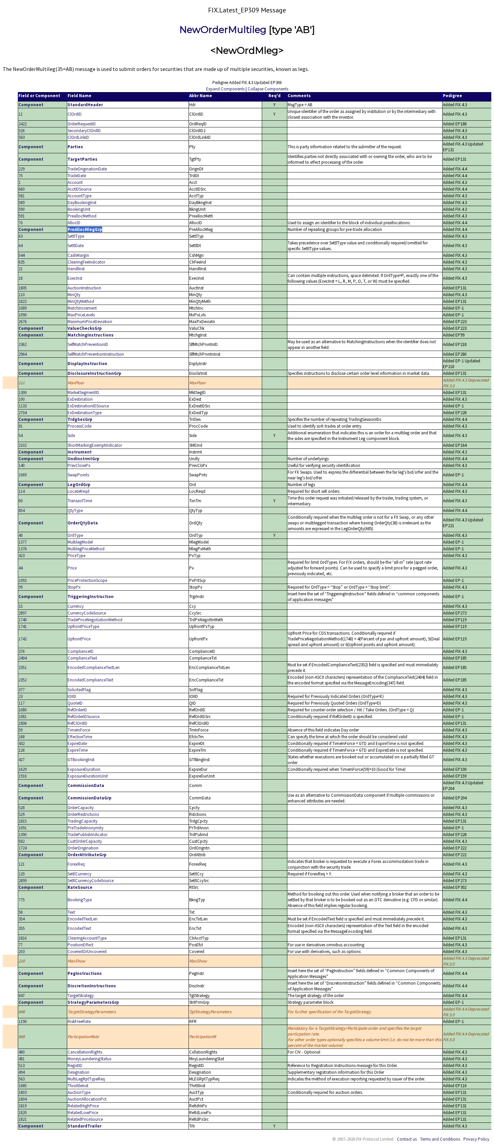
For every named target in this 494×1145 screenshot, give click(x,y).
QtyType (75, 510)
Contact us (407, 1139)
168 (21, 737)
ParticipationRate (83, 1036)
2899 (22, 880)
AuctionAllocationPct (87, 1099)
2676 (22, 321)
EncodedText (79, 928)
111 (21, 383)
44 (20, 568)
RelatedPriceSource (85, 1119)
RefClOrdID (77, 723)
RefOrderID (77, 710)
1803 (22, 1092)
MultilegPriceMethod (86, 549)
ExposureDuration (84, 769)
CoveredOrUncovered (87, 951)
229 (21, 169)
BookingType (80, 900)
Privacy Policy (476, 1139)
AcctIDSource (79, 189)
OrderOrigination (83, 848)
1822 (22, 301)
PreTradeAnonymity (86, 828)
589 (21, 202)
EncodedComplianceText (90, 680)
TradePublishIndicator (88, 834)
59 (20, 730)
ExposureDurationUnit (88, 776)
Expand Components (225, 89)
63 (20, 236)
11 (20, 114)
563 (21, 1079)
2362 (22, 344)
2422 (22, 124)
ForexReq (76, 864)
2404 (22, 658)
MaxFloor (76, 383)
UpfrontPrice (79, 639)
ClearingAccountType (87, 938)
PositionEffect (80, 945)
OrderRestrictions (83, 814)
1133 (22, 406)
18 (20, 278)
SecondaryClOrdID (84, 130)
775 (21, 900)
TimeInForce (79, 730)
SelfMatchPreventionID (88, 344)
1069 (22, 475)
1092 (22, 580)
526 (21, 130)
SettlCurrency (79, 874)
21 (20, 269)
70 (20, 223)
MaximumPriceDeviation (90, 321)
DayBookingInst (82, 202)
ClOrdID (75, 114)
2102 (22, 445)
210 (21, 961)
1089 (22, 308)
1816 (22, 938)
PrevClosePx (79, 465)
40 (20, 535)
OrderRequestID (82, 124)
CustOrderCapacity (85, 841)
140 (21, 465)
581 (21, 196)
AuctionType (79, 1092)
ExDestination (80, 399)
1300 (22, 392)
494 (21, 1072)
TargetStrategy (81, 995)
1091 (22, 828)
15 (20, 606)
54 (20, 435)
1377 (22, 542)
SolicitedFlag (79, 690)
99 (20, 587)
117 (21, 703)
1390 (22, 834)
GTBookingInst (81, 759)
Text (71, 912)
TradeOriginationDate (87, 169)
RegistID (75, 1065)
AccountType (79, 196)
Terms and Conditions (440, 1139)
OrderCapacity (81, 808)
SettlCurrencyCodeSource (91, 880)
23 (20, 696)
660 (21, 189)
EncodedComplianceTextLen (94, 667)
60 (20, 501)
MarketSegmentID (83, 392)
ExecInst (75, 278)
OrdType (75, 535)
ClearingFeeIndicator (86, 262)
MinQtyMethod (81, 301)
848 (21, 1012)
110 (21, 295)
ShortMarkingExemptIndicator (95, 445)
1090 (22, 315)
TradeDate (77, 176)
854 (21, 510)
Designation (78, 1072)
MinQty (74, 295)
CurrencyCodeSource (87, 613)
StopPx (74, 587)
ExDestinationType (84, 413)
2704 (22, 413)
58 (20, 912)
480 (21, 1052)
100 (21, 399)
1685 (22, 1086)
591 (21, 216)
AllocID (74, 223)
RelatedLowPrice (83, 1112)
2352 (22, 680)
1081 (22, 716)
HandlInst (76, 269)
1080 (22, 710)
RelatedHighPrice (83, 1106)
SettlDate (76, 245)
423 (21, 555)
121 (21, 864)
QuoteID (75, 703)
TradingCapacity (82, 821)
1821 (22, 1119)
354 (21, 919)
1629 (22, 769)
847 (21, 995)
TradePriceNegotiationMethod (95, 620)
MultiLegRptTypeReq (86, 1079)
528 (21, 808)
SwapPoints (78, 475)
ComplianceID (80, 651)
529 (21, 814)
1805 (22, 288)
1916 (22, 776)
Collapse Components (268, 89)
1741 (22, 626)
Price (72, 568)
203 (21, 951)
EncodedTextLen (82, 919)
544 (21, 255)
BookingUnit (79, 209)
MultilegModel (80, 542)
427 (21, 759)
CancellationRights (85, 1052)
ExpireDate (77, 743)
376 (21, 651)
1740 (22, 620)
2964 (22, 354)
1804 (22, 1099)
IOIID (72, 696)
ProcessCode (79, 426)
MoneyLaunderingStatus (89, 1059)
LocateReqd (78, 491)
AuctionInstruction (84, 288)
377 (21, 690)
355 (21, 928)
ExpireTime (78, 750)
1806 (22, 723)
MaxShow (76, 961)
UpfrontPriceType (83, 626)
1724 (22, 848)
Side (71, 435)
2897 (22, 613)
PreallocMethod (82, 216)
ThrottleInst (78, 1086)
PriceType (76, 555)
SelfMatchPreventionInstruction (96, 354)
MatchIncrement (82, 308)
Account (75, 182)
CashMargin (78, 255)
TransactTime (80, 501)
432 (21, 743)
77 (20, 945)
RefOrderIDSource (83, 716)
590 (21, 209)
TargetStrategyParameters (92, 1012)
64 (20, 245)
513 (21, 1065)
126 (21, 750)
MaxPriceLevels (81, 315)
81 (20, 426)
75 (20, 176)
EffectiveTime (80, 737)
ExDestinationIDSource (88, 406)
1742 (22, 639)
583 (21, 137)
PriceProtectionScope (87, 580)
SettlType (76, 236)
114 (21, 491)
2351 (22, 667)
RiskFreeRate (79, 1021)
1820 (22, 1112)
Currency (76, 606)
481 (21, 1059)
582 (21, 841)
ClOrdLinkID (78, 137)
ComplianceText (82, 658)
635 (21, 262)
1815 (22, 821)
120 (21, 874)
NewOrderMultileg (222, 29)
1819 (22, 1106)
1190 (22, 1021)
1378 (22, 549)
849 (21, 1036)
